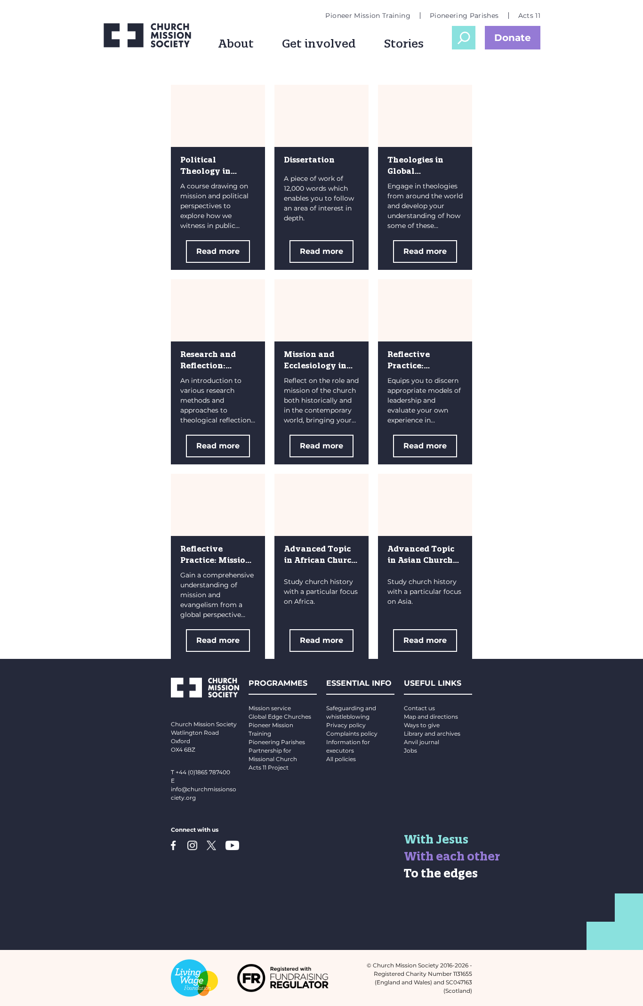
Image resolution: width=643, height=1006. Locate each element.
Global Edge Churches (280, 716)
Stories (404, 43)
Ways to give (422, 725)
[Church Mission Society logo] (147, 35)
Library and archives (432, 733)
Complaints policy (352, 733)
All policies (341, 759)
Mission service (270, 708)
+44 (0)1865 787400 (203, 772)
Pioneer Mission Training (367, 15)
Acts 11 (529, 15)
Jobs (410, 750)
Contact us (419, 708)
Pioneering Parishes (464, 15)
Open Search (463, 37)
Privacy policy (346, 725)
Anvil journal (421, 742)
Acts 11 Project (269, 767)
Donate (512, 37)
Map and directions (431, 716)
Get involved (319, 43)
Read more (218, 251)
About (236, 43)
